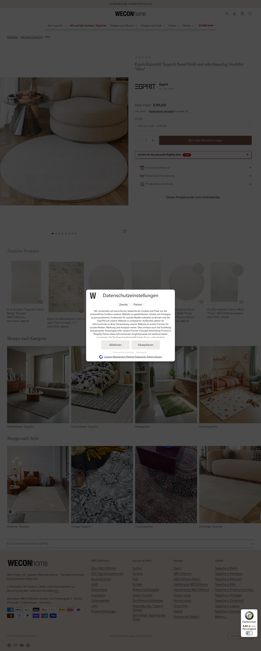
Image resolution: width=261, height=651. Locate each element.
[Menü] (255, 611)
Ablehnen (115, 345)
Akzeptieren (145, 345)
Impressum (141, 352)
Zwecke (123, 304)
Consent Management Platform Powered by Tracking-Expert (133, 356)
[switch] (249, 633)
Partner (138, 304)
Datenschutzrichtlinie (123, 352)
